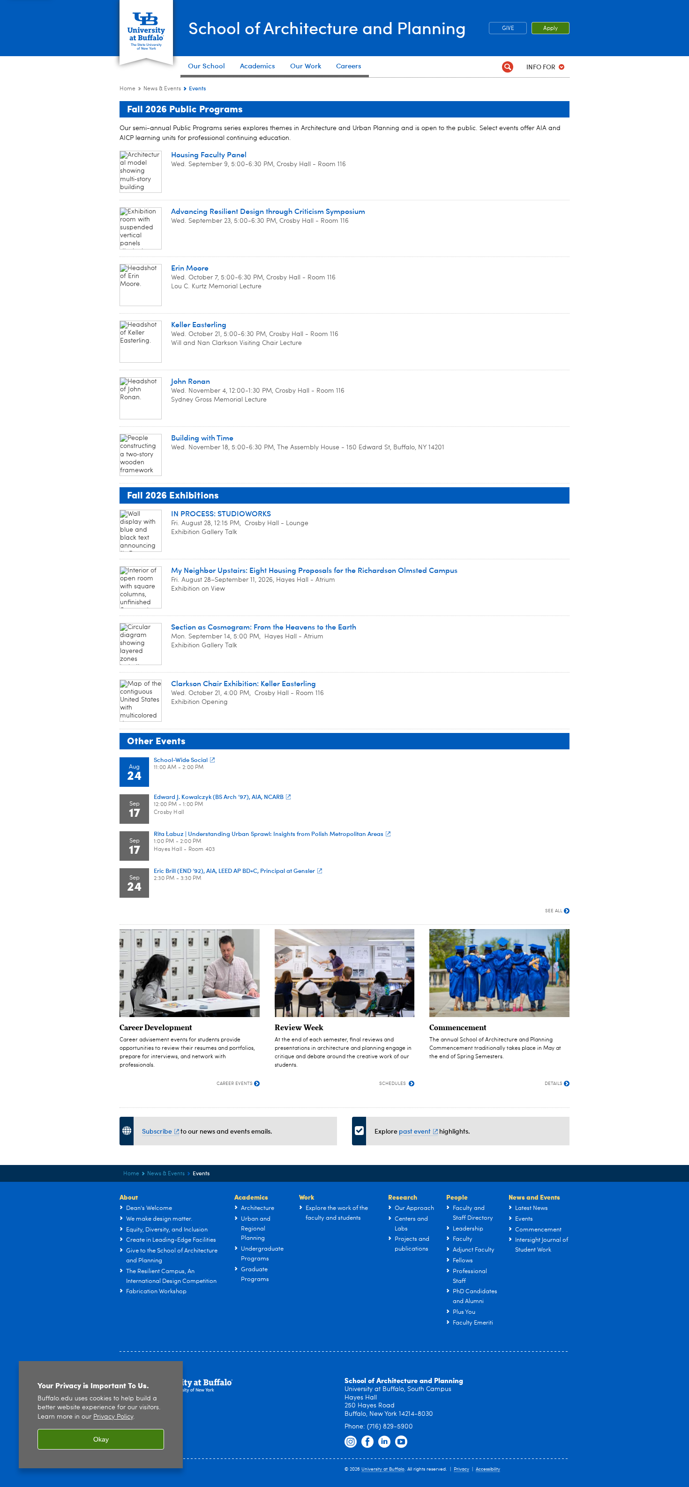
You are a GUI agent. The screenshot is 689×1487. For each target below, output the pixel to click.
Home (127, 89)
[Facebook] (367, 1442)
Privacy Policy (113, 1417)
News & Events (162, 89)
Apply (550, 28)
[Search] (507, 66)
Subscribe (157, 1131)
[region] (101, 1414)
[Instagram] (350, 1442)
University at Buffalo (382, 1469)
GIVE (508, 28)
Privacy (461, 1469)
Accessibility (488, 1469)
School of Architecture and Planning (327, 27)
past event (415, 1131)
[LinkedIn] (384, 1442)
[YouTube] (401, 1442)
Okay (101, 1439)
